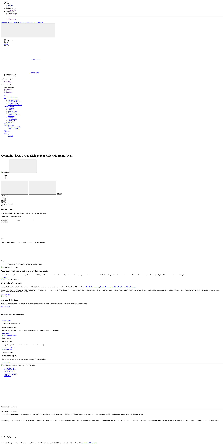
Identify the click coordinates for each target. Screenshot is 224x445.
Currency (10, 135)
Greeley (102, 287)
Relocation (7, 124)
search (3, 198)
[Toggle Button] (28, 30)
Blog (5, 133)
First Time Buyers (13, 97)
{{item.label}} (12, 10)
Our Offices (11, 108)
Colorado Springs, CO (14, 114)
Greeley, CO (11, 120)
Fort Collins (89, 287)
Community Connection (14, 127)
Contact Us (7, 131)
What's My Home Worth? (15, 105)
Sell (5, 98)
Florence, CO (11, 117)
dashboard (10, 5)
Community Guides (13, 128)
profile (6, 44)
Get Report (4, 222)
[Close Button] (14, 188)
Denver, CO (11, 116)
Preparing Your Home (14, 103)
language (10, 136)
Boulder (120, 287)
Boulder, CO (11, 109)
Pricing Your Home (13, 100)
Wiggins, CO (11, 122)
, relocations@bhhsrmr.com (89, 443)
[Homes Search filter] (42, 188)
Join (5, 130)
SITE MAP (7, 376)
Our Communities (9, 125)
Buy (5, 95)
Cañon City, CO (12, 111)
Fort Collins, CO (12, 119)
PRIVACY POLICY (10, 369)
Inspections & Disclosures (15, 101)
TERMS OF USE (9, 368)
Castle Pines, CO (12, 113)
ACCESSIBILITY (9, 371)
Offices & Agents (9, 106)
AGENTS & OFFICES (10, 374)
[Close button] (23, 166)
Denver (107, 287)
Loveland (96, 287)
